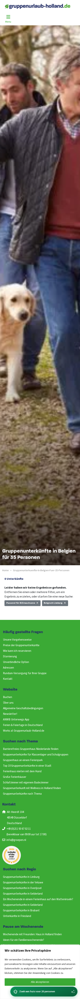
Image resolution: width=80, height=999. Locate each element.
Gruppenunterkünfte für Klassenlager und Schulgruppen (35, 755)
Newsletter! (10, 714)
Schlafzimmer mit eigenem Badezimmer (26, 783)
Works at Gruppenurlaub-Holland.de (23, 731)
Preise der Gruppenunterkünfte (21, 645)
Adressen (8, 668)
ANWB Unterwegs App (16, 720)
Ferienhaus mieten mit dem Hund (22, 771)
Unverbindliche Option (16, 662)
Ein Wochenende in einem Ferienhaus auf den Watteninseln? (38, 899)
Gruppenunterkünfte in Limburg (21, 877)
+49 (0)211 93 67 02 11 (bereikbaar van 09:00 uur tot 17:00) (27, 831)
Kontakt (7, 679)
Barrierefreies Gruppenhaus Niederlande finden (30, 749)
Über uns (8, 703)
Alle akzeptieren (40, 982)
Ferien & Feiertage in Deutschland (23, 725)
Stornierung (10, 656)
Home (5, 570)
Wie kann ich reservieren (17, 651)
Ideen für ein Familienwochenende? (23, 940)
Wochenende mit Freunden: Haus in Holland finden (32, 934)
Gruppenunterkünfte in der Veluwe (23, 882)
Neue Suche (14, 613)
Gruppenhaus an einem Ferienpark (23, 760)
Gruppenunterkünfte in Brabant (21, 910)
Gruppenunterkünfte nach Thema (22, 794)
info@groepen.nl (16, 840)
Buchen (7, 697)
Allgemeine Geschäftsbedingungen (23, 708)
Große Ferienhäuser (14, 777)
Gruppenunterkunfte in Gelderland (23, 894)
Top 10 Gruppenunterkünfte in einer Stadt (27, 766)
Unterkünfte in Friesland (17, 916)
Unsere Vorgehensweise (17, 640)
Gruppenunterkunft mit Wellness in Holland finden (32, 788)
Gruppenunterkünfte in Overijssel (22, 888)
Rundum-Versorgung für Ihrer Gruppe (25, 673)
